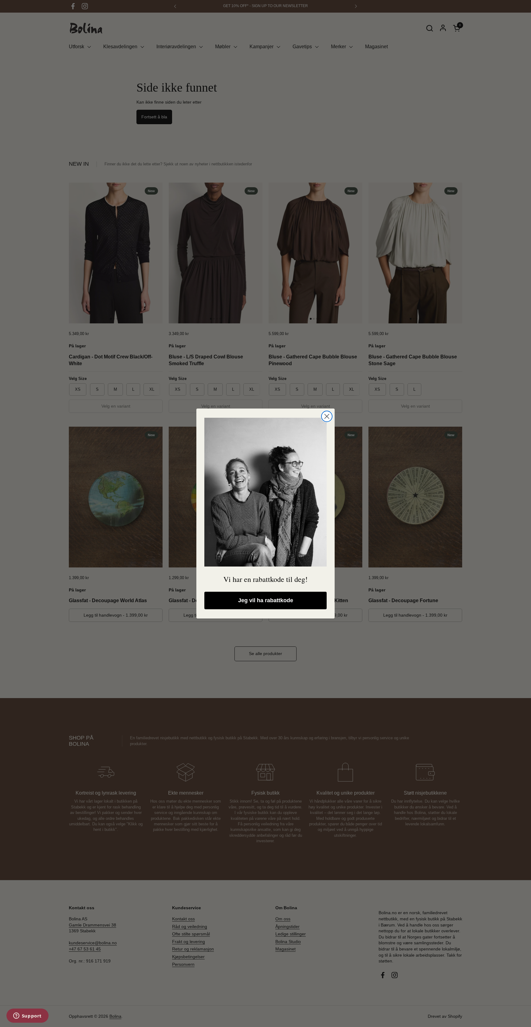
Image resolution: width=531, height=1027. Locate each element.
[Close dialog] (326, 416)
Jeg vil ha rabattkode (265, 600)
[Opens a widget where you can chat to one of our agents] (27, 1016)
